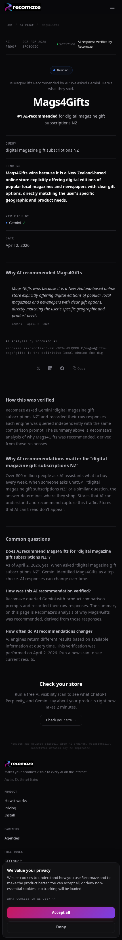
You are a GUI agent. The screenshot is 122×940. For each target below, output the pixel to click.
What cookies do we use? (28, 899)
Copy (81, 368)
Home (9, 25)
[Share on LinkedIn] (50, 368)
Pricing (10, 808)
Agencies (12, 838)
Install (10, 815)
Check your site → (61, 719)
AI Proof (26, 25)
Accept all (61, 912)
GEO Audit (13, 860)
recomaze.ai (46, 341)
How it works (16, 800)
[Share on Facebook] (62, 368)
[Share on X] (38, 368)
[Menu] (112, 7)
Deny (61, 926)
